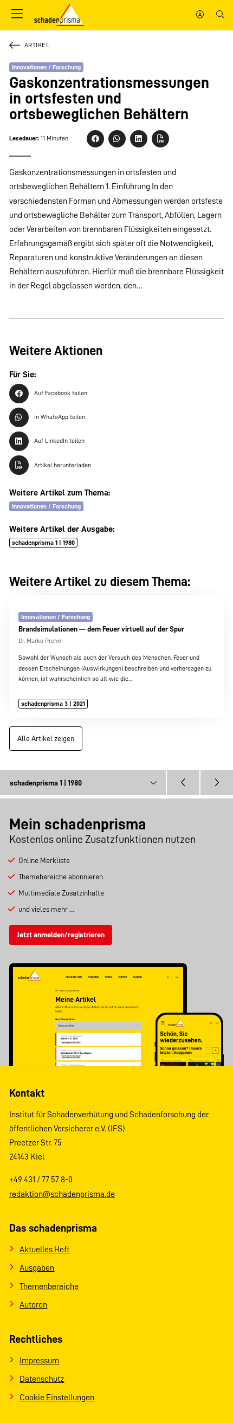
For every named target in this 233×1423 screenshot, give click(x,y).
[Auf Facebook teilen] (95, 138)
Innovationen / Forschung (46, 67)
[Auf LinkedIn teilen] (138, 138)
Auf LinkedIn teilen (59, 440)
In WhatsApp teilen (59, 417)
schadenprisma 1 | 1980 (43, 542)
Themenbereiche (49, 1286)
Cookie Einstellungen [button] (57, 1397)
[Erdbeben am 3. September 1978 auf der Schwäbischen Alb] (183, 782)
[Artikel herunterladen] (160, 138)
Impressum (39, 1360)
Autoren (33, 1304)
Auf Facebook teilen (60, 393)
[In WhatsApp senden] (117, 138)
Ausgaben (37, 1267)
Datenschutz (42, 1378)
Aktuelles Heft (44, 1249)
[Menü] (17, 14)
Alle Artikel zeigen (45, 738)
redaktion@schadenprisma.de (62, 1194)
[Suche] (220, 15)
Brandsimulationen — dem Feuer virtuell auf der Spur (101, 629)
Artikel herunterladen (62, 465)
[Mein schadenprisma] (200, 15)
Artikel (36, 45)
